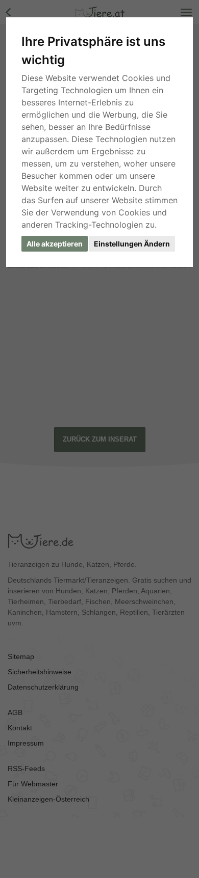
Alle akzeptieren (55, 243)
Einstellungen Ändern (132, 243)
